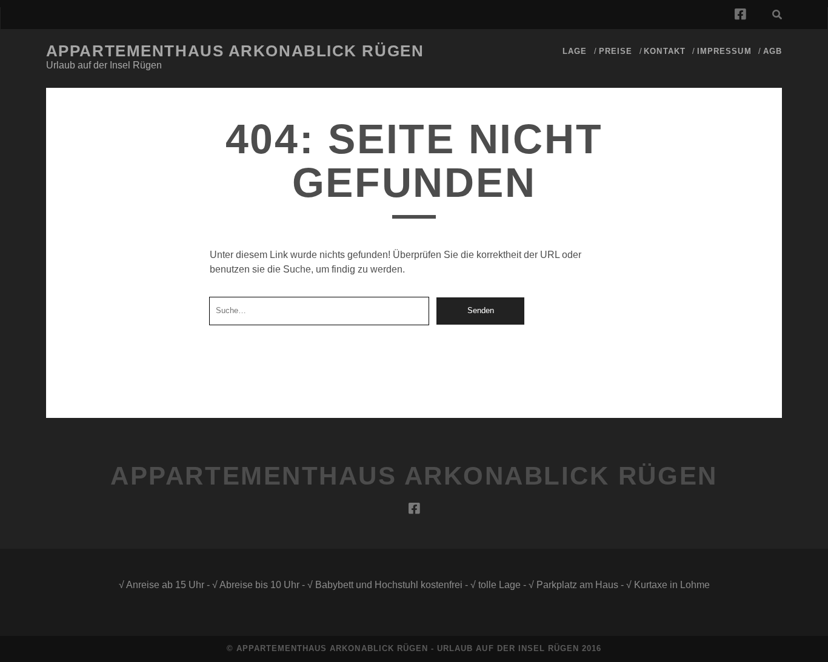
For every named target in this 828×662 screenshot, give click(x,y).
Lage (575, 51)
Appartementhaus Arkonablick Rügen (235, 51)
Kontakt (664, 51)
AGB (772, 51)
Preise (615, 51)
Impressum (724, 51)
